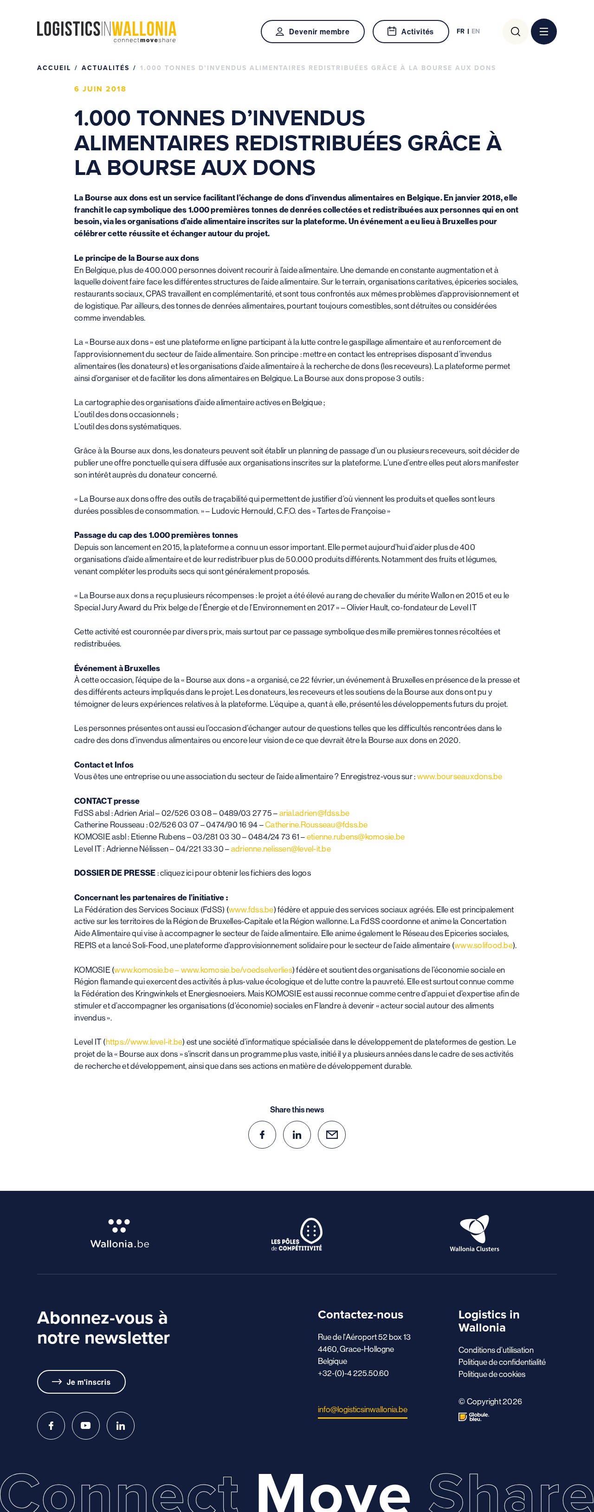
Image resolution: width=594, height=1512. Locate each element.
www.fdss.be (251, 910)
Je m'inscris (89, 1382)
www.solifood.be (483, 945)
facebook (262, 1135)
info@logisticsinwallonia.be (362, 1409)
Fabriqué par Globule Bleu (473, 1417)
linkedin (297, 1135)
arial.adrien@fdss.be (314, 813)
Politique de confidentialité (502, 1362)
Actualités (105, 68)
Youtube (86, 1426)
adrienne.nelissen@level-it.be (281, 849)
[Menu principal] (544, 32)
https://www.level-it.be (144, 1042)
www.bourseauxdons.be (460, 776)
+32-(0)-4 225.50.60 (353, 1373)
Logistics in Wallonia (106, 31)
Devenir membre (319, 31)
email (332, 1135)
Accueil (54, 68)
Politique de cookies (491, 1374)
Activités (417, 31)
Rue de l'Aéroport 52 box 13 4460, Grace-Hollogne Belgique (364, 1349)
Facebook (51, 1426)
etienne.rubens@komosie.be (356, 837)
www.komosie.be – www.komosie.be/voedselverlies (203, 970)
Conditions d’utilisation (496, 1350)
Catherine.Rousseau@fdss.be (316, 825)
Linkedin (121, 1426)
